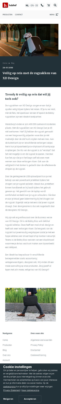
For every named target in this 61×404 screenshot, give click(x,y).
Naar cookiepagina (30, 390)
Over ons (7, 355)
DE (36, 5)
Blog (12, 63)
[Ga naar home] (10, 5)
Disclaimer (36, 350)
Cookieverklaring (38, 355)
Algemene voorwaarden (41, 340)
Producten (7, 15)
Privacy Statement (11, 390)
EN (32, 5)
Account (6, 360)
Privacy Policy (37, 345)
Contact (19, 15)
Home (5, 63)
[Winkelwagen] (48, 5)
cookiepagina (9, 386)
